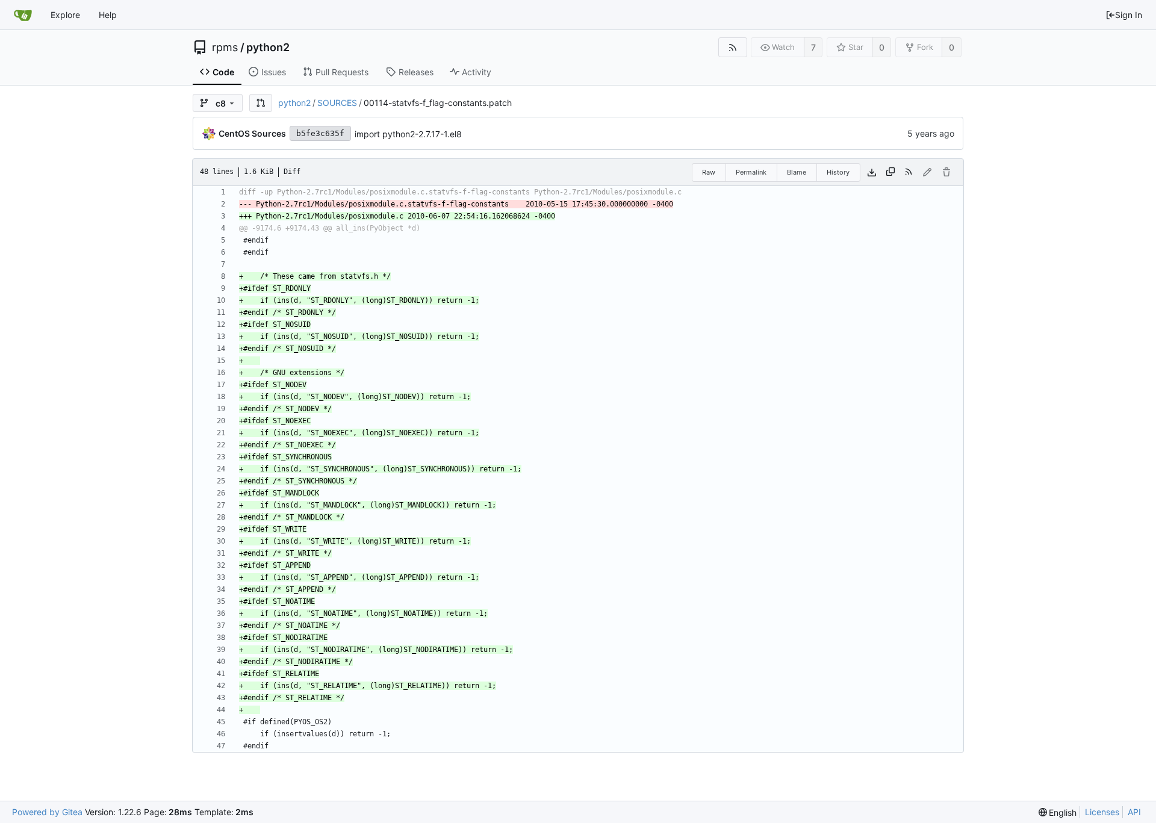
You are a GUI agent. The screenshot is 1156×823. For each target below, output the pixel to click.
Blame (796, 172)
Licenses (1102, 812)
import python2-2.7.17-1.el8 (408, 134)
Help (108, 15)
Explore (65, 15)
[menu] (1058, 812)
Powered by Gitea (47, 812)
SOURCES (337, 103)
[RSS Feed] (732, 47)
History (838, 172)
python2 (268, 48)
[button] (260, 103)
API (1134, 812)
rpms (225, 48)
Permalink (751, 172)
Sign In (1128, 15)
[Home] (23, 15)
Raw (708, 172)
